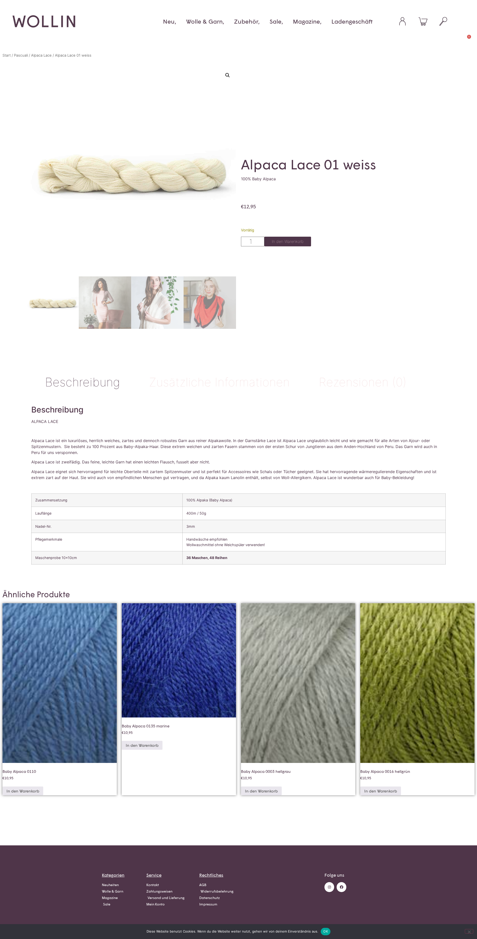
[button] (227, 75)
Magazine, (307, 21)
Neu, (169, 21)
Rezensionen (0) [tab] (362, 382)
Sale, (276, 21)
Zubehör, (247, 21)
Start (6, 55)
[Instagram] (329, 887)
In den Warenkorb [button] (22, 791)
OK (325, 931)
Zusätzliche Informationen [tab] (219, 382)
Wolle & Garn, (205, 21)
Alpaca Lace (41, 55)
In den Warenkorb (288, 241)
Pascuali (21, 55)
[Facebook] (341, 887)
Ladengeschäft (352, 21)
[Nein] (469, 931)
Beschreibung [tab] (82, 382)
